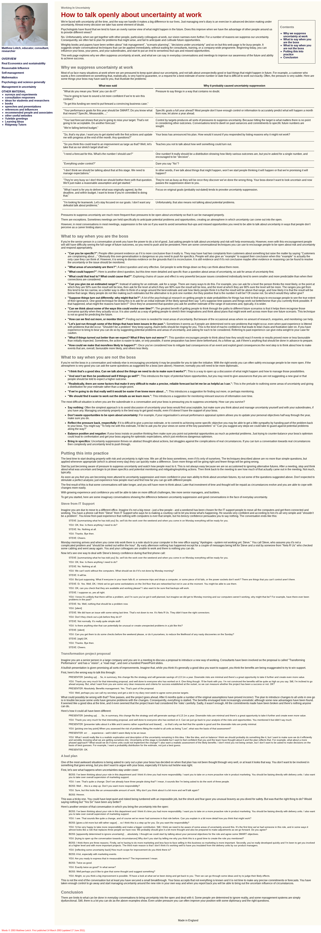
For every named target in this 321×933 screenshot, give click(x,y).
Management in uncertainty (19, 86)
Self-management (13, 72)
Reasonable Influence (15, 68)
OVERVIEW (9, 58)
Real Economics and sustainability (23, 63)
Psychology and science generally (23, 82)
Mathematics (10, 77)
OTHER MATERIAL (14, 91)
